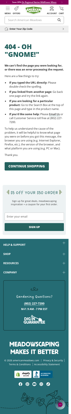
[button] (8, 10)
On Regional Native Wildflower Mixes (39, 2)
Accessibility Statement (47, 364)
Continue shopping (26, 166)
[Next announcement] (62, 2)
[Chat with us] (60, 405)
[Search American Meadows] (59, 20)
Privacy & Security (53, 360)
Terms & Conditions (20, 364)
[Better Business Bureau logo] (43, 374)
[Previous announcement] (7, 2)
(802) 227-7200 (34, 303)
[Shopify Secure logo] (23, 374)
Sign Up (34, 227)
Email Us (54, 114)
